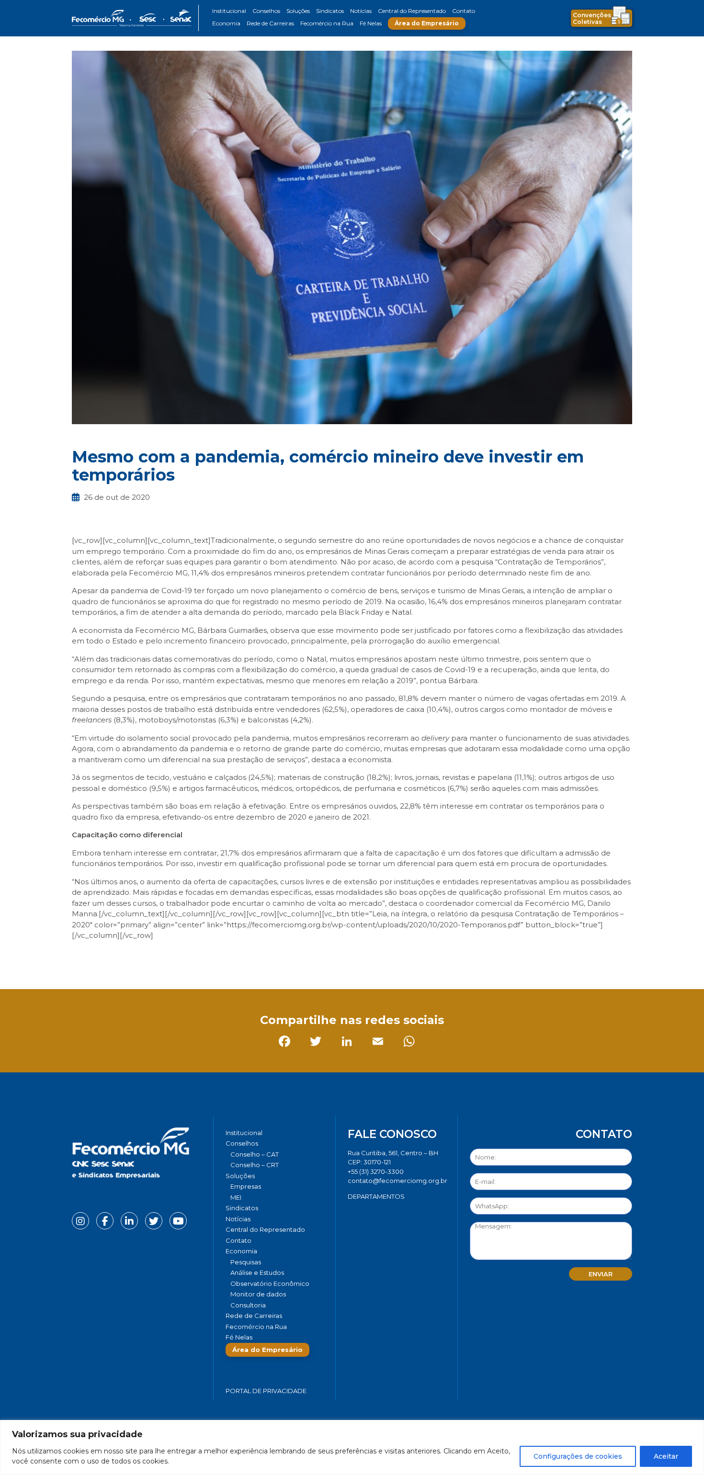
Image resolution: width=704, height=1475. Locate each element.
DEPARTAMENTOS (376, 1196)
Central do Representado (412, 10)
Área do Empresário (427, 23)
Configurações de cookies (578, 1456)
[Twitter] (112, 957)
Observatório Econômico (269, 1283)
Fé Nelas (371, 23)
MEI (235, 1197)
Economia (226, 23)
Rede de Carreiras (270, 23)
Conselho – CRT (254, 1165)
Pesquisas (245, 1262)
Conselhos (266, 10)
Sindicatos (330, 10)
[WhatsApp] (205, 957)
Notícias (361, 10)
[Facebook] (81, 957)
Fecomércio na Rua (326, 23)
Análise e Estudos (257, 1272)
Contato (463, 10)
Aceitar (666, 1456)
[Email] (174, 957)
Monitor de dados (258, 1294)
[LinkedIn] (143, 957)
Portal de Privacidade (266, 1391)
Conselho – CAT (254, 1154)
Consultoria (248, 1305)
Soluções (298, 10)
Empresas (245, 1186)
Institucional (229, 10)
